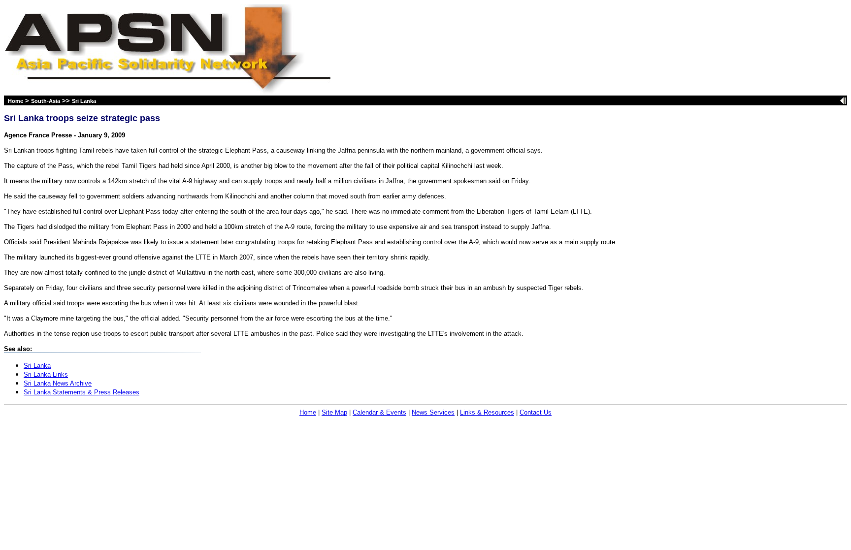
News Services (433, 412)
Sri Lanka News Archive (58, 383)
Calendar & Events (379, 412)
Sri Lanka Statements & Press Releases (81, 392)
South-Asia (45, 101)
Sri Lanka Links (46, 374)
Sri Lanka (84, 101)
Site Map (334, 412)
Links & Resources (487, 412)
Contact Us (536, 412)
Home (15, 101)
